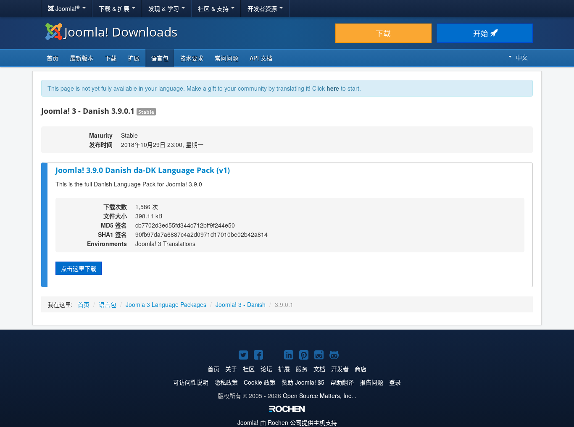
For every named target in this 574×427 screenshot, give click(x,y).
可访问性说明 (190, 382)
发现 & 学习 (164, 8)
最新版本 (81, 58)
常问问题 (226, 58)
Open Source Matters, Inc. (318, 395)
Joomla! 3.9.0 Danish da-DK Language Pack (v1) (142, 170)
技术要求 (191, 58)
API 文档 (261, 58)
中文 (522, 57)
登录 (395, 382)
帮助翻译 (342, 382)
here (332, 88)
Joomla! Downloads (120, 31)
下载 (383, 33)
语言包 (160, 58)
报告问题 (371, 382)
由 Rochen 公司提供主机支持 (287, 422)
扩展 (134, 58)
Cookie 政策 (260, 382)
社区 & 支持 (214, 8)
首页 (52, 58)
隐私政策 (226, 382)
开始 (481, 33)
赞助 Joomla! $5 (303, 382)
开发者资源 (263, 8)
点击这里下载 (78, 268)
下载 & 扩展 (115, 8)
